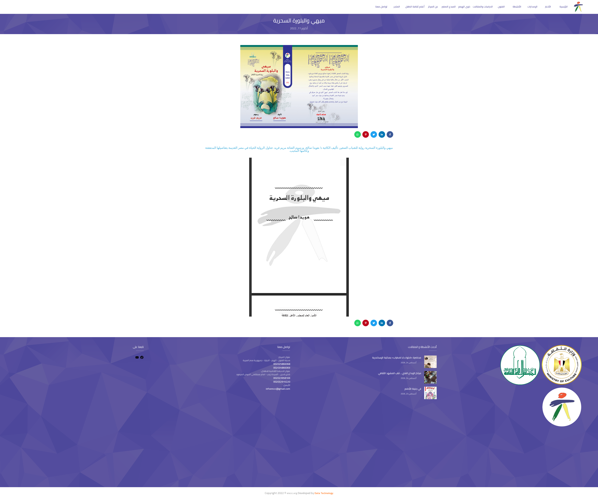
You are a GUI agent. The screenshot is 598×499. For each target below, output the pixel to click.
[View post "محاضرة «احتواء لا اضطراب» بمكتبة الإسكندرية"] (430, 362)
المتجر (397, 6)
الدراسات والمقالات (483, 6)
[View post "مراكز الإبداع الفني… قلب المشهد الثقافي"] (430, 377)
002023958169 (281, 378)
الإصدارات (532, 6)
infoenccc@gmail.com (278, 388)
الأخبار (548, 6)
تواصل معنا (381, 6)
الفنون (501, 6)
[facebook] (142, 358)
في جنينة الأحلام (413, 388)
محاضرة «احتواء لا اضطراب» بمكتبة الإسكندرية (396, 357)
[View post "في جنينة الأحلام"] (430, 393)
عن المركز (433, 6)
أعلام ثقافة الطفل (415, 6)
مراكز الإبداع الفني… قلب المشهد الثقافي (399, 373)
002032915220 (281, 381)
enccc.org (292, 493)
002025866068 (281, 364)
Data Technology (324, 493)
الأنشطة (517, 6)
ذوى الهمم (464, 6)
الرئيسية (564, 6)
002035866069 (281, 367)
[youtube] (137, 358)
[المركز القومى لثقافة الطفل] (578, 11)
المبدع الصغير (449, 6)
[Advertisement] (79, 457)
